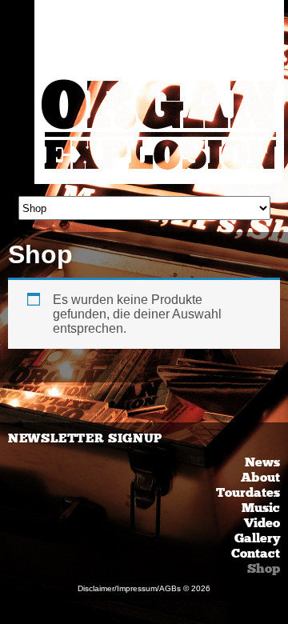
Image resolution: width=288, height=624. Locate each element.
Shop (263, 568)
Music (261, 507)
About (260, 477)
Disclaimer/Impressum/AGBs (129, 588)
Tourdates (248, 492)
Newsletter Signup (85, 438)
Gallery (257, 538)
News (262, 462)
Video (262, 522)
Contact (255, 553)
